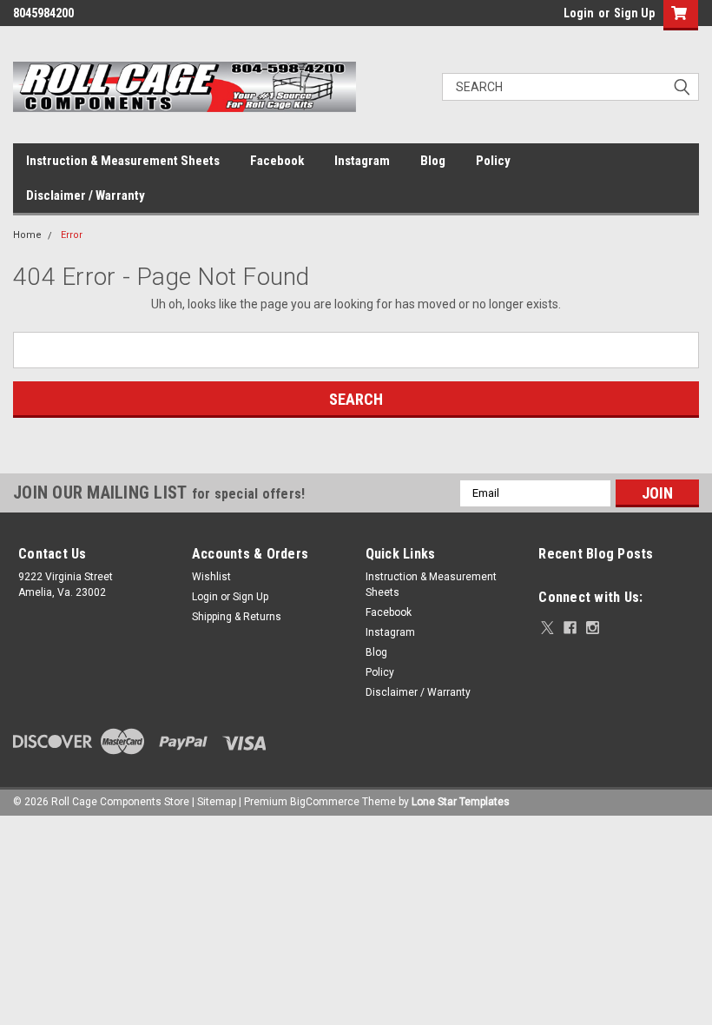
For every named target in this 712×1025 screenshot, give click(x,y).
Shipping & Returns (236, 617)
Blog (432, 161)
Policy (493, 161)
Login (579, 13)
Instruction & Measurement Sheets (123, 161)
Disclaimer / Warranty (85, 195)
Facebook (277, 161)
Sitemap (216, 802)
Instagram (362, 161)
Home (27, 235)
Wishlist (211, 577)
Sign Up (634, 13)
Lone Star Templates (461, 802)
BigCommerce (324, 802)
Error (71, 235)
